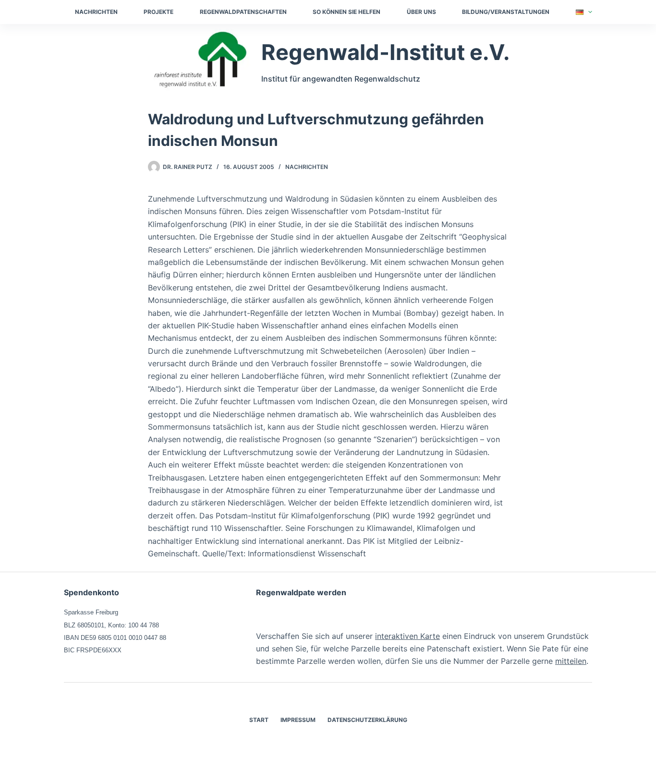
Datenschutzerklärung (367, 719)
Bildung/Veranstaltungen (505, 11)
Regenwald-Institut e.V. (385, 52)
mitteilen (570, 661)
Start (258, 719)
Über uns (421, 11)
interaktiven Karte (407, 636)
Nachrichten (96, 11)
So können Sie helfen (346, 11)
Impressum (298, 719)
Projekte (158, 11)
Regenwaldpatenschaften (243, 11)
